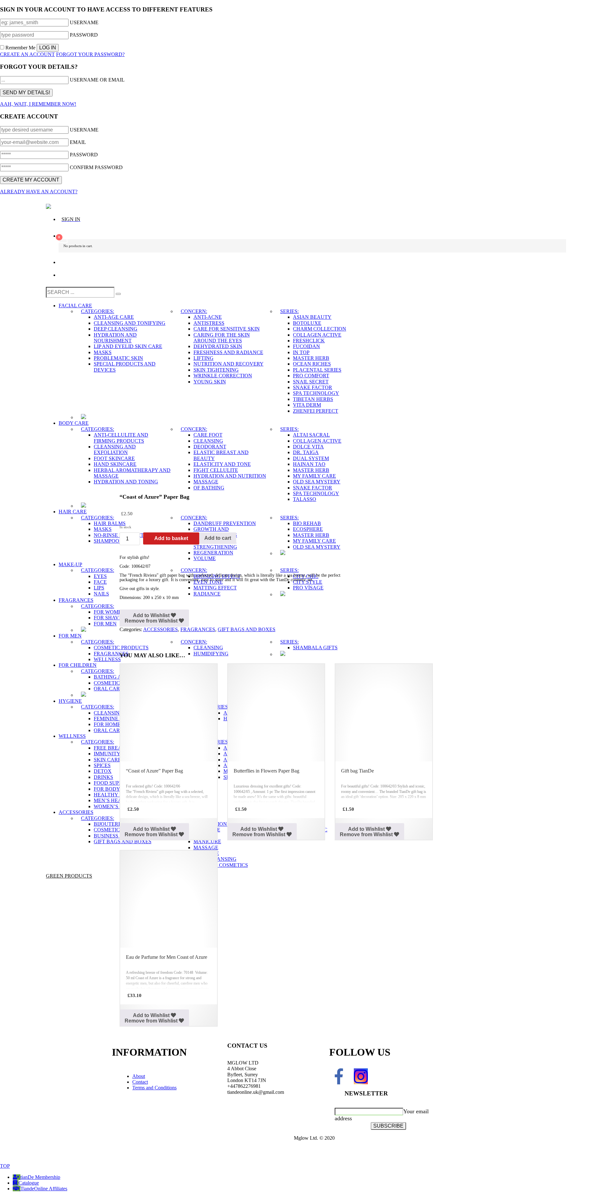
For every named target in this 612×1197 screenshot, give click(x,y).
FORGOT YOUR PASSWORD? (90, 54)
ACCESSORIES (160, 629)
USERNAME (84, 22)
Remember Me (20, 47)
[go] (118, 294)
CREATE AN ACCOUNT (27, 54)
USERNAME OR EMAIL (97, 79)
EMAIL (78, 142)
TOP (5, 1166)
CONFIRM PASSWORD (96, 167)
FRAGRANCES (197, 629)
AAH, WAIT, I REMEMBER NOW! (38, 104)
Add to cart (217, 538)
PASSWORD (84, 35)
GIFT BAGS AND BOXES (246, 629)
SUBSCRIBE (388, 1126)
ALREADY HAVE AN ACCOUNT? (38, 191)
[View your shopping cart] (312, 233)
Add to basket (171, 538)
